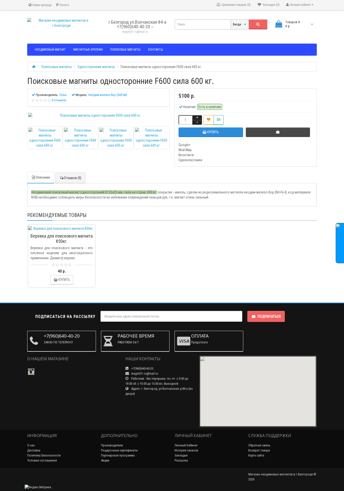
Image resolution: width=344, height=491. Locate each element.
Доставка (33, 450)
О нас (31, 445)
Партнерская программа (118, 455)
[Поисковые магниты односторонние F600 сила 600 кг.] (98, 115)
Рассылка (181, 460)
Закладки (181, 455)
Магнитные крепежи (88, 49)
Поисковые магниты (125, 49)
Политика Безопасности (44, 455)
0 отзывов (59, 100)
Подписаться (269, 316)
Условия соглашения (42, 460)
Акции (105, 460)
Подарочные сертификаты (119, 450)
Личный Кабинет (186, 445)
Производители (112, 445)
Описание (43, 177)
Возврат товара (259, 450)
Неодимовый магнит (50, 49)
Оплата (64, 5)
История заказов (186, 450)
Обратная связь (259, 445)
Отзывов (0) (72, 178)
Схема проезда (41, 5)
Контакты (155, 49)
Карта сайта (256, 455)
